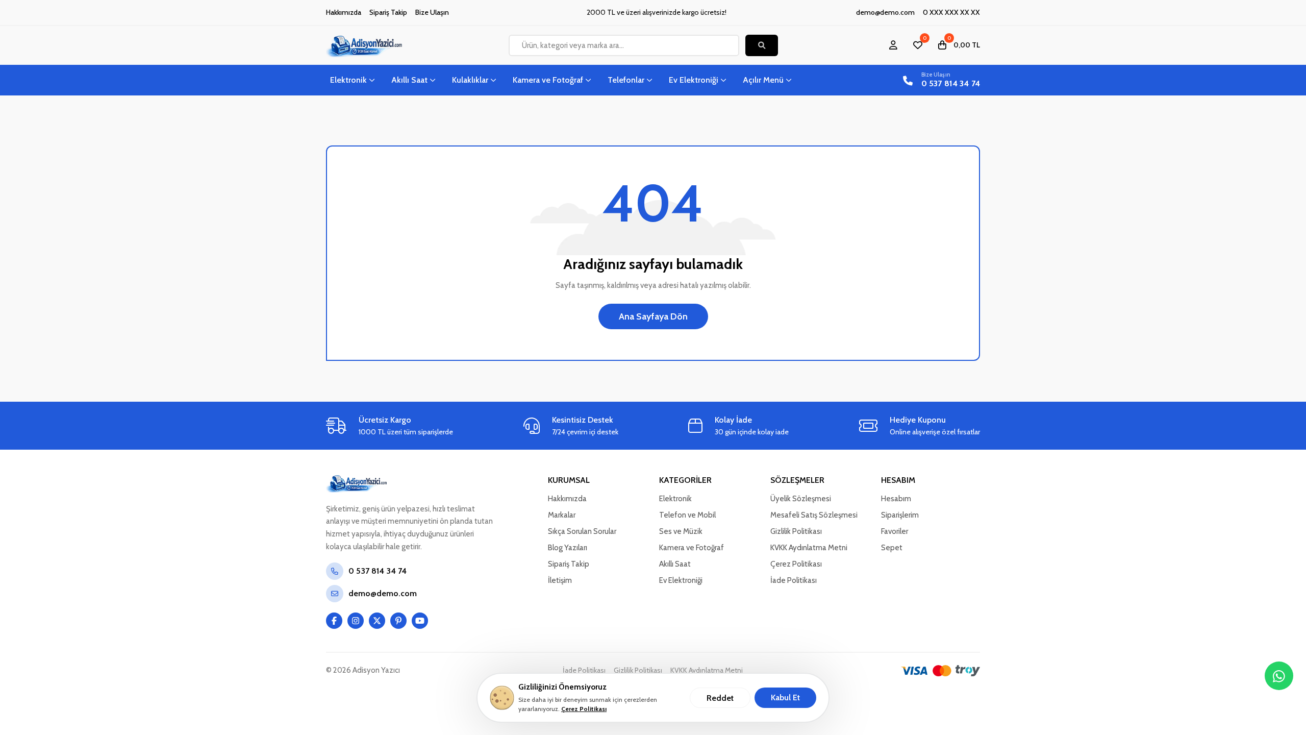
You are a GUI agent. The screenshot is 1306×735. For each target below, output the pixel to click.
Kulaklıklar (470, 80)
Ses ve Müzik (680, 531)
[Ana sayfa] (377, 483)
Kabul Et (785, 697)
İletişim (560, 580)
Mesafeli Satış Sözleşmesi (814, 515)
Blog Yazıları (567, 547)
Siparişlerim (900, 515)
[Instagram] (355, 620)
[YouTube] (420, 620)
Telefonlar (626, 80)
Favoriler (894, 531)
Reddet (720, 698)
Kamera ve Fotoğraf (548, 80)
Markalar (561, 515)
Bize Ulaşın (432, 12)
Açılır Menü (763, 80)
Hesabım (896, 498)
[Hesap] (893, 45)
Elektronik (348, 80)
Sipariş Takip (388, 12)
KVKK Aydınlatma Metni (808, 547)
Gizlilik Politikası (796, 531)
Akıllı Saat (409, 80)
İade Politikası (793, 580)
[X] (377, 620)
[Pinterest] (398, 620)
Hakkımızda (343, 12)
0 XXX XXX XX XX (951, 12)
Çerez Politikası (584, 709)
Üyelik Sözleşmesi (800, 498)
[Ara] (761, 45)
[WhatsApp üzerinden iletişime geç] (1279, 676)
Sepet (891, 547)
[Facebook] (334, 620)
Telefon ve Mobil (687, 515)
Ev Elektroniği (693, 80)
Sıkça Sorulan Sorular (582, 531)
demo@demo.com (885, 12)
